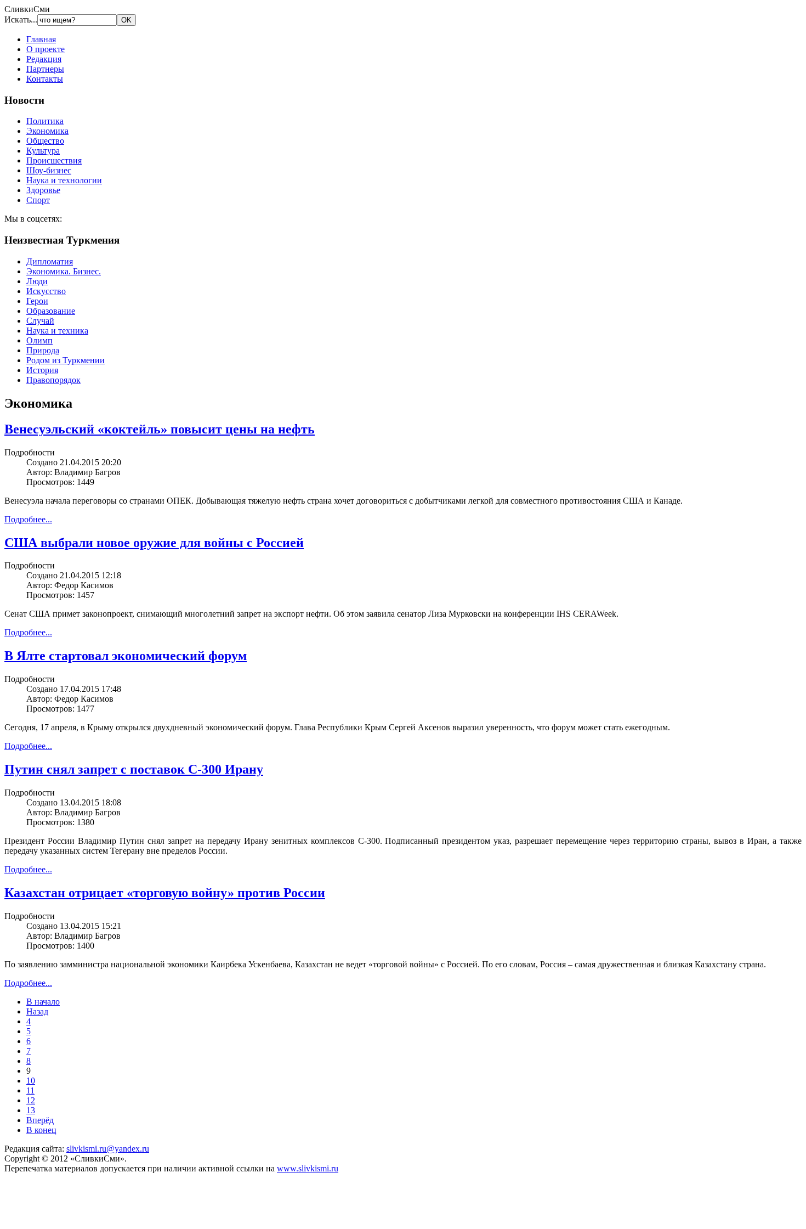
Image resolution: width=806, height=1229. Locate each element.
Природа (42, 350)
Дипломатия (49, 261)
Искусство (46, 291)
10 (30, 1080)
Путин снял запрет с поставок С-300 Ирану (133, 769)
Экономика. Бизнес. (63, 271)
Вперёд (40, 1120)
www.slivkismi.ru (307, 1168)
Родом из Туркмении (65, 360)
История (42, 370)
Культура (43, 150)
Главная (41, 39)
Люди (37, 281)
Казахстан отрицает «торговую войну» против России (164, 893)
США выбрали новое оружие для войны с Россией (154, 542)
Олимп (39, 340)
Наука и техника (57, 330)
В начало (43, 1001)
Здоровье (43, 190)
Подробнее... (28, 519)
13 (30, 1110)
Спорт (38, 200)
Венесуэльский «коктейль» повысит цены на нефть (159, 429)
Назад (37, 1011)
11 (30, 1090)
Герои (37, 301)
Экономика (47, 131)
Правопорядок (53, 380)
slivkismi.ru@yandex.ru (107, 1148)
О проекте (45, 49)
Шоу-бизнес (48, 170)
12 (30, 1100)
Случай (40, 320)
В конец (41, 1130)
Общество (45, 140)
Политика (45, 121)
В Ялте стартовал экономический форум (125, 656)
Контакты (44, 78)
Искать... (20, 19)
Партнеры (45, 69)
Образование (50, 310)
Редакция (43, 59)
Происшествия (54, 160)
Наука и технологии (64, 180)
